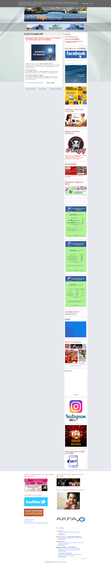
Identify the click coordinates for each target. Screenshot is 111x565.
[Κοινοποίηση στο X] (50, 83)
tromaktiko (60, 530)
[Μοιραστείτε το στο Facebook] (52, 83)
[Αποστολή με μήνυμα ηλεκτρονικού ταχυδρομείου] (47, 83)
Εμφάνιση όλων (84, 558)
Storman (56, 562)
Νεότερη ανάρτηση (30, 89)
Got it (91, 3)
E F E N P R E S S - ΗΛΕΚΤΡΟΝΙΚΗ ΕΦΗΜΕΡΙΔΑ (69, 536)
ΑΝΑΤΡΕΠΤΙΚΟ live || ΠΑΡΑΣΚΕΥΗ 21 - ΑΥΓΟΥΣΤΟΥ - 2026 (70, 538)
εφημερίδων (79, 365)
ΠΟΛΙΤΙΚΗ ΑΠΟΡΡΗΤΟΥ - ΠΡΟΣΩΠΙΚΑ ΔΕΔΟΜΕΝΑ (36, 523)
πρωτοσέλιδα (73, 365)
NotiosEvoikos (61, 541)
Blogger (64, 562)
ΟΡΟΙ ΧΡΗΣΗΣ (27, 521)
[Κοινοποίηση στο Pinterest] (54, 83)
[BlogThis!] (48, 83)
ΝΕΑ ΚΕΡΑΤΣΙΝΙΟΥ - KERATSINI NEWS (67, 547)
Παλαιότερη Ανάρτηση (55, 89)
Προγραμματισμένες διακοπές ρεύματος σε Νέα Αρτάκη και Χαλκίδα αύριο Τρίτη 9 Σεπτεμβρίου (43, 38)
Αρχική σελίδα (42, 89)
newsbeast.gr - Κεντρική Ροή (65, 553)
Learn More (85, 3)
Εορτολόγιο (75, 394)
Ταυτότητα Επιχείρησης (29, 519)
